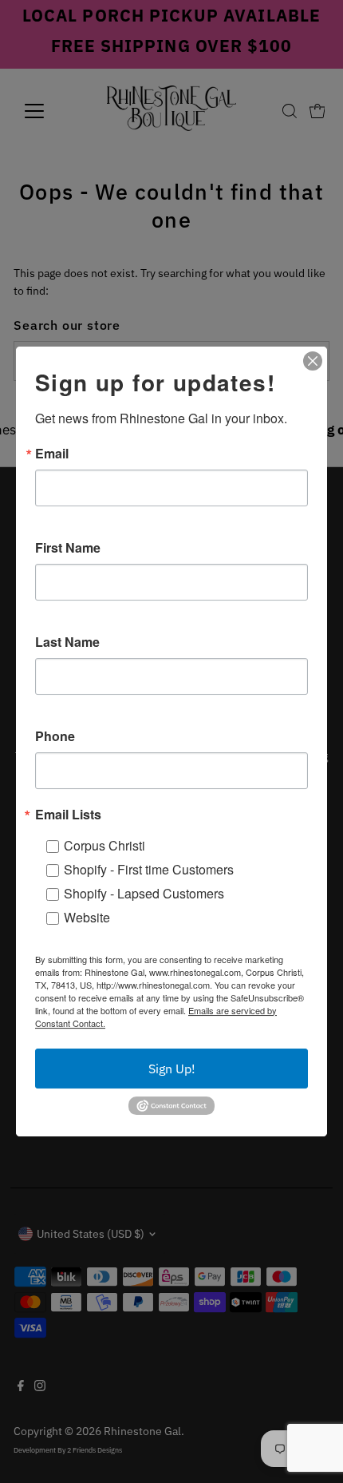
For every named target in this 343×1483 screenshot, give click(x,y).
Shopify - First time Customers (149, 869)
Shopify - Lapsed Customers (144, 893)
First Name (68, 547)
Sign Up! (171, 1069)
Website (87, 917)
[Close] (312, 361)
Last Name (67, 642)
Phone (55, 736)
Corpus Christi (104, 845)
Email (52, 453)
